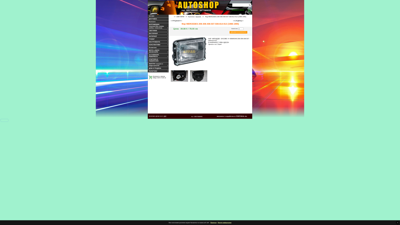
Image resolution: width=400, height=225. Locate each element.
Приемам (213, 222)
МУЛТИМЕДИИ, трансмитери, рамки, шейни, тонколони (156, 26)
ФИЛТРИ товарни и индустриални (156, 64)
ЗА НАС (151, 16)
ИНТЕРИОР (153, 36)
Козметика (153, 47)
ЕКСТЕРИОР (153, 33)
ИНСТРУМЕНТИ (154, 42)
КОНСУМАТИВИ (154, 45)
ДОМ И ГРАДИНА (155, 68)
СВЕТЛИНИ (153, 30)
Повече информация (224, 222)
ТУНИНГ (152, 39)
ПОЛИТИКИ (153, 71)
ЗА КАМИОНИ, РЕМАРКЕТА (154, 55)
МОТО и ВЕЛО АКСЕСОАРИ (154, 51)
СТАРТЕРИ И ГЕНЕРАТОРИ (153, 60)
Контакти (152, 21)
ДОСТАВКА (153, 19)
